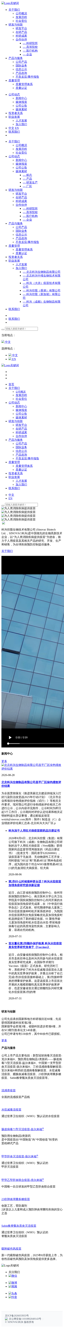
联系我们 (14, 131)
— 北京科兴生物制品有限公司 (41, 271)
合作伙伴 (21, 39)
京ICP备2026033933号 (17, 1315)
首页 (11, 384)
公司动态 (14, 156)
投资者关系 (16, 256)
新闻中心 (21, 98)
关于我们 (14, 141)
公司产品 (21, 61)
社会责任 (21, 20)
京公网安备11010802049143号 (25, 1319)
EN (17, 127)
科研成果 (21, 35)
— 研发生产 (30, 182)
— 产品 (27, 178)
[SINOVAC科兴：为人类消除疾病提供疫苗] (10, 3)
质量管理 (14, 245)
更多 (4, 761)
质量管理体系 (24, 84)
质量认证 (21, 87)
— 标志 (27, 174)
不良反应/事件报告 (27, 76)
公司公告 (21, 105)
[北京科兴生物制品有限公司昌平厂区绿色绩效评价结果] (32, 768)
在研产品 (21, 32)
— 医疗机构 (30, 50)
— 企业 (27, 54)
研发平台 (21, 28)
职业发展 (14, 260)
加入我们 (21, 124)
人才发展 (21, 120)
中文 (11, 127)
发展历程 (21, 17)
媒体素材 (21, 109)
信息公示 (21, 69)
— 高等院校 (30, 46)
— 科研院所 (30, 43)
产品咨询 (21, 72)
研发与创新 (16, 189)
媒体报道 (21, 101)
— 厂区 (27, 186)
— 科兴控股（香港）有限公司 (41, 290)
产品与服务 (16, 223)
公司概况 (21, 13)
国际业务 (21, 65)
